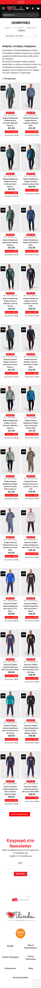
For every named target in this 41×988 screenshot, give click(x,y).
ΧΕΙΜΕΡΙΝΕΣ (31, 28)
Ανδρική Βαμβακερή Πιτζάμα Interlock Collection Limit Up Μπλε (30, 302)
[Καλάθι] (38, 8)
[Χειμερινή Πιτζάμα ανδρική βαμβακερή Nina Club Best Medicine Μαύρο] (31, 704)
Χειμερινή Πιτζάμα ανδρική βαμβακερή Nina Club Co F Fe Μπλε (10, 607)
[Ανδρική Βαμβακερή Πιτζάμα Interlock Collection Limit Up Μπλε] (31, 277)
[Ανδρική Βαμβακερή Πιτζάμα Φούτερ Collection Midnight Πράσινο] (10, 96)
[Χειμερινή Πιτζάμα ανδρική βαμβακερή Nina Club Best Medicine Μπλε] (10, 765)
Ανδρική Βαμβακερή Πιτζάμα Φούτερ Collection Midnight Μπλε (30, 121)
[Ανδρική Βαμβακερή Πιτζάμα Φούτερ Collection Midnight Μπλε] (31, 96)
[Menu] (3, 8)
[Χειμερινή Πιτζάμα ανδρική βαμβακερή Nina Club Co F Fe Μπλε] (10, 582)
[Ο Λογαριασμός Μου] (33, 8)
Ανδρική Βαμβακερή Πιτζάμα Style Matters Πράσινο (10, 242)
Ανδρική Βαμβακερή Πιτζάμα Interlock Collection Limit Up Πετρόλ (10, 302)
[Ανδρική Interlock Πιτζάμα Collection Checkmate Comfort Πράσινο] (10, 338)
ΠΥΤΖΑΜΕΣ (19, 28)
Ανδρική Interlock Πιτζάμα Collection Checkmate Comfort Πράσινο (10, 363)
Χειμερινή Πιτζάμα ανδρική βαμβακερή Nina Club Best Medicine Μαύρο (30, 729)
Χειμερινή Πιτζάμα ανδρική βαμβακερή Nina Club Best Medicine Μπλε (10, 790)
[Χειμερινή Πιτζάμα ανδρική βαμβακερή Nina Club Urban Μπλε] (31, 765)
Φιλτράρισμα (10, 79)
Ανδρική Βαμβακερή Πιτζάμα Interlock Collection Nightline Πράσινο (10, 424)
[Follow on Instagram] (22, 2)
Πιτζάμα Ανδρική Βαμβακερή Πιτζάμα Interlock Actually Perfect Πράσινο (10, 485)
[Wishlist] (27, 8)
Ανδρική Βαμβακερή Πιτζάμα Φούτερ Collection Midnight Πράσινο (10, 121)
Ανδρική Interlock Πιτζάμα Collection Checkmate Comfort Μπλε (30, 363)
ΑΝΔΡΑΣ (8, 28)
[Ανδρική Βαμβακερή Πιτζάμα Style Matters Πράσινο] (10, 219)
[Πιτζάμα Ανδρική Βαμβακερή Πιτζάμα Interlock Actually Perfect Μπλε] (31, 399)
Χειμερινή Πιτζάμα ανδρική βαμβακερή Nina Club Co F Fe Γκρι (30, 545)
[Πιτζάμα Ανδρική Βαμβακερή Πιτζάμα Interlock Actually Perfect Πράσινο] (10, 460)
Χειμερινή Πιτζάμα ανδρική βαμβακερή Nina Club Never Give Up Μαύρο (31, 668)
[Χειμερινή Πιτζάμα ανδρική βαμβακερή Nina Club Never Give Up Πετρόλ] (10, 704)
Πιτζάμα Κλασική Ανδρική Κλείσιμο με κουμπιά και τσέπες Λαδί (30, 485)
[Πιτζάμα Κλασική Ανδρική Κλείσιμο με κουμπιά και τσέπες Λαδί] (31, 460)
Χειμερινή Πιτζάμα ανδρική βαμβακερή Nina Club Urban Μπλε (30, 789)
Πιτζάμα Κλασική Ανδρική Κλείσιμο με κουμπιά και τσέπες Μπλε (10, 546)
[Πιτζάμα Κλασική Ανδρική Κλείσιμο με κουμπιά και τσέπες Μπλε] (10, 521)
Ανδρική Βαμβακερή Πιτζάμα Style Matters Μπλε (31, 242)
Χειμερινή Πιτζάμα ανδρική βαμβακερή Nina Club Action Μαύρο (30, 607)
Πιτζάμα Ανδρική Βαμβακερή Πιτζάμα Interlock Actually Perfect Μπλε (30, 424)
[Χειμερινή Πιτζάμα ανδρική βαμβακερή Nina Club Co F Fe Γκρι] (31, 521)
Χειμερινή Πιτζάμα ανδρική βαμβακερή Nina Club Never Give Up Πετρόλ (10, 729)
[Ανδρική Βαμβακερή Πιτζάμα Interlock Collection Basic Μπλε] (31, 157)
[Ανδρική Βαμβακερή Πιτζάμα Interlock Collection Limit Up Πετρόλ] (10, 277)
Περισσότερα (26, 73)
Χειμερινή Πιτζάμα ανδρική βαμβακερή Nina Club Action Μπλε (10, 667)
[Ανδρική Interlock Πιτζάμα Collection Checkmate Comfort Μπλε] (31, 338)
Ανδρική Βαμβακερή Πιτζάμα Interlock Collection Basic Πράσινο (10, 182)
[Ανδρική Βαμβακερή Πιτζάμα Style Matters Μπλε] (31, 219)
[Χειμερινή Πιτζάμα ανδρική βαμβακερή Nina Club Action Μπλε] (10, 643)
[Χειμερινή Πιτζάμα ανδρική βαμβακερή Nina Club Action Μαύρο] (31, 582)
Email (20, 863)
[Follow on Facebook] (19, 2)
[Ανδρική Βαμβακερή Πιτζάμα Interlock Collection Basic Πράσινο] (10, 157)
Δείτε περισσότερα (19, 814)
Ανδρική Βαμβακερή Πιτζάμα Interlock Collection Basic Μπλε (30, 181)
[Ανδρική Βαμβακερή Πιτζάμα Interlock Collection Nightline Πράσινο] (10, 399)
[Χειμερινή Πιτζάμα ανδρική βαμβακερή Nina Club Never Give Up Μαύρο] (31, 643)
